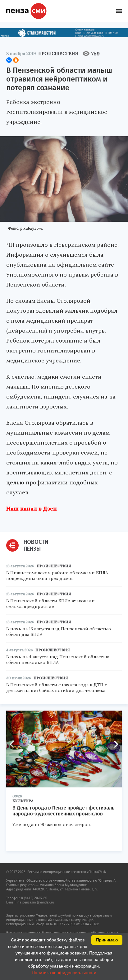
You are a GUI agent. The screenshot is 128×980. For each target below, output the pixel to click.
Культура (23, 800)
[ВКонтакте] (9, 60)
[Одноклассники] (16, 60)
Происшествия (58, 53)
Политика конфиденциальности (64, 972)
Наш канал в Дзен (31, 508)
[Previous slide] (14, 744)
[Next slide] (114, 744)
